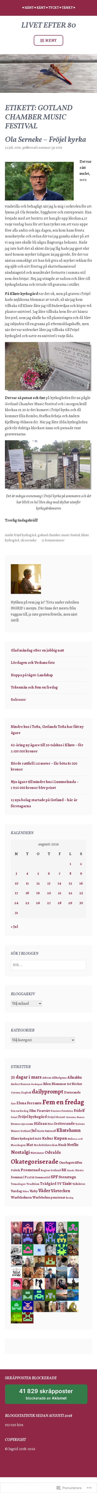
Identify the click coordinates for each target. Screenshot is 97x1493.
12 (38, 883)
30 (81, 903)
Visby (34, 1191)
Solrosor (18, 699)
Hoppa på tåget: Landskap (32, 675)
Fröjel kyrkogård (25, 535)
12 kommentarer (53, 540)
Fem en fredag (63, 1102)
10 (16, 883)
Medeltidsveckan (45, 1145)
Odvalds (53, 1152)
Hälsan (40, 1123)
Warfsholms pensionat (48, 1197)
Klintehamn (69, 1130)
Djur (13, 1103)
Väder (44, 1190)
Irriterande (64, 1123)
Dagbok (26, 1092)
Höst (50, 1124)
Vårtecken (60, 1191)
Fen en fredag (19, 1111)
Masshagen (18, 1145)
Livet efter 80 (48, 25)
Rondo (70, 1170)
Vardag (16, 1191)
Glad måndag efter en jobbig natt (37, 650)
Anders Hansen (20, 1084)
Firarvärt (43, 1110)
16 (81, 883)
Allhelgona (59, 1078)
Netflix (72, 1144)
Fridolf (79, 1110)
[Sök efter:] (48, 964)
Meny (51, 40)
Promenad (30, 1170)
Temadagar (18, 1184)
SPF (54, 1177)
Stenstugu (67, 1177)
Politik (15, 1170)
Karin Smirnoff (46, 1131)
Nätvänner (37, 1153)
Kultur (47, 1138)
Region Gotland (51, 1170)
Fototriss (67, 1111)
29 (70, 903)
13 (48, 883)
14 (59, 883)
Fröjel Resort (56, 1117)
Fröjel (14, 1117)
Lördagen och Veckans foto (33, 662)
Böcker (77, 1084)
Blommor (59, 1083)
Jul (33, 1130)
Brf (69, 1084)
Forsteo (56, 1111)
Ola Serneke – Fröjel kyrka (45, 140)
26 (38, 903)
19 (38, 893)
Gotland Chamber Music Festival (59, 535)
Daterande (72, 1092)
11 (27, 883)
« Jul (14, 926)
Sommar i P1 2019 (50, 147)
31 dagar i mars (26, 1077)
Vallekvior (79, 1184)
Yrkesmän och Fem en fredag (34, 687)
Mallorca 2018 (75, 1139)
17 (16, 893)
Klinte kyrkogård (22, 1138)
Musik (62, 1145)
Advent (46, 1078)
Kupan (60, 1138)
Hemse (81, 1117)
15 (70, 883)
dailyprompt (47, 1091)
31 (16, 912)
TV (59, 1183)
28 (59, 903)
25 (27, 903)
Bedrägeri (36, 1084)
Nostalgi (20, 1152)
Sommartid (42, 1177)
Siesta (79, 1170)
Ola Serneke (28, 540)
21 (59, 893)
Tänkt (67, 1183)
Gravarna (71, 1117)
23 (81, 893)
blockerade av (50, 1396)
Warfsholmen (21, 1197)
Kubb (38, 1139)
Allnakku (74, 1077)
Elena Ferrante (29, 1103)
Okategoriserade (34, 1161)
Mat (29, 1144)
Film (32, 1110)
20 (49, 893)
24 (16, 903)
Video (26, 1191)
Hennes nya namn (22, 1124)
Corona (15, 1092)
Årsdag (69, 1197)
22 (70, 893)
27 (49, 903)
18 (27, 893)
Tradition (32, 1184)
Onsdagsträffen (70, 1162)
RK (63, 1170)
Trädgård (48, 1183)
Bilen (47, 1083)
